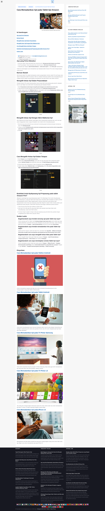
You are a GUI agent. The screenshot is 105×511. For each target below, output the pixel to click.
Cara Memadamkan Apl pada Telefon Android (33, 253)
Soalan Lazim (20, 51)
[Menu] (2, 2)
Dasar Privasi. (53, 508)
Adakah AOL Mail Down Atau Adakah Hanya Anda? (76, 490)
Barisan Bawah (20, 38)
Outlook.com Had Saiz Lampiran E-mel (76, 54)
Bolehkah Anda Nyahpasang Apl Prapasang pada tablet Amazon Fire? (33, 48)
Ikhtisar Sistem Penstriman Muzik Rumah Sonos (25, 468)
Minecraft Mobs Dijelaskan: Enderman (76, 38)
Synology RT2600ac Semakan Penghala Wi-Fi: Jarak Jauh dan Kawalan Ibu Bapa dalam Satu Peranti (77, 58)
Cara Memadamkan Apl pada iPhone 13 (31, 410)
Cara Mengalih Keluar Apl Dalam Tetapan (26, 46)
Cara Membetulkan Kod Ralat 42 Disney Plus (75, 464)
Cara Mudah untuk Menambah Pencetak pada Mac (76, 482)
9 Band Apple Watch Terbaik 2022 (73, 473)
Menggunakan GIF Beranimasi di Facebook (77, 70)
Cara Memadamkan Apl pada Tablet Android (33, 292)
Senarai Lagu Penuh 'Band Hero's (75, 76)
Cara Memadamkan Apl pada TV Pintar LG (32, 371)
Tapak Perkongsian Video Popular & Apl (23, 452)
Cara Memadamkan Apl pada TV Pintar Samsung (35, 333)
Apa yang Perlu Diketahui (23, 35)
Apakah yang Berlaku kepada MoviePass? (76, 36)
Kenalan (48, 508)
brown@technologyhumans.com (39, 56)
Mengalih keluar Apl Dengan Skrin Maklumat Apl (28, 43)
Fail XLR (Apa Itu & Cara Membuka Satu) (76, 94)
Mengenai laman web (41, 508)
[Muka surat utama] (52, 1)
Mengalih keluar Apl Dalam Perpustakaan (26, 40)
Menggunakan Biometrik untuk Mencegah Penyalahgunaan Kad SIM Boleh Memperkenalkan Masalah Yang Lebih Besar (51, 473)
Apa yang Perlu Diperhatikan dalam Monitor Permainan (52, 462)
